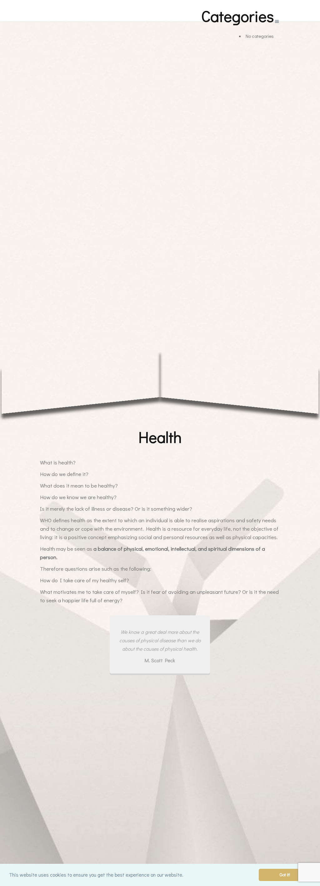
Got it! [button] (285, 875)
